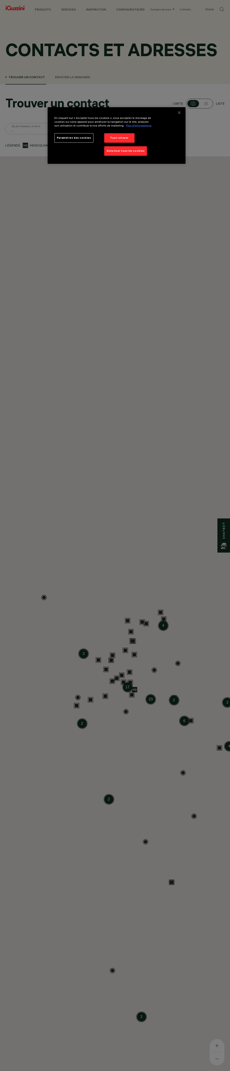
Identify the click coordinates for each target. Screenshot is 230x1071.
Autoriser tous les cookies (126, 150)
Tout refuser (119, 137)
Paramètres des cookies (74, 137)
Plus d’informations (139, 125)
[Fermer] (179, 113)
